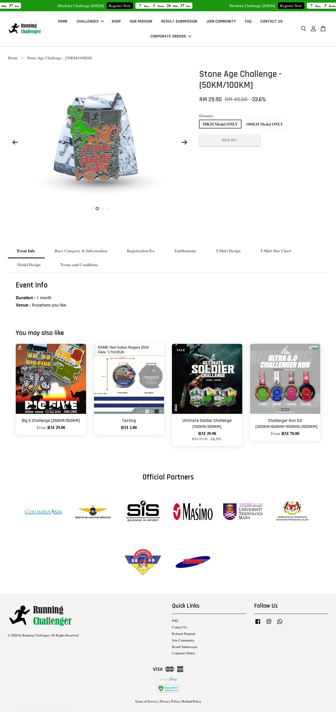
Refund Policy (191, 701)
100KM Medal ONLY (264, 124)
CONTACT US (271, 21)
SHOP (116, 21)
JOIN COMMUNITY (221, 21)
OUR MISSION (141, 21)
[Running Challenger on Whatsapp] (280, 624)
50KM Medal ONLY (220, 124)
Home (13, 57)
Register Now (103, 5)
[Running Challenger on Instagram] (268, 624)
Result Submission (184, 647)
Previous (15, 142)
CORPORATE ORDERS (168, 36)
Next (184, 142)
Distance (206, 115)
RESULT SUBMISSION (179, 21)
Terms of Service (146, 701)
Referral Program (183, 633)
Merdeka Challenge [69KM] (47, 697)
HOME (63, 21)
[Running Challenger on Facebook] (257, 624)
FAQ (248, 21)
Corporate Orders (183, 653)
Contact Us (179, 627)
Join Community (183, 640)
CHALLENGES (88, 21)
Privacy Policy (170, 701)
